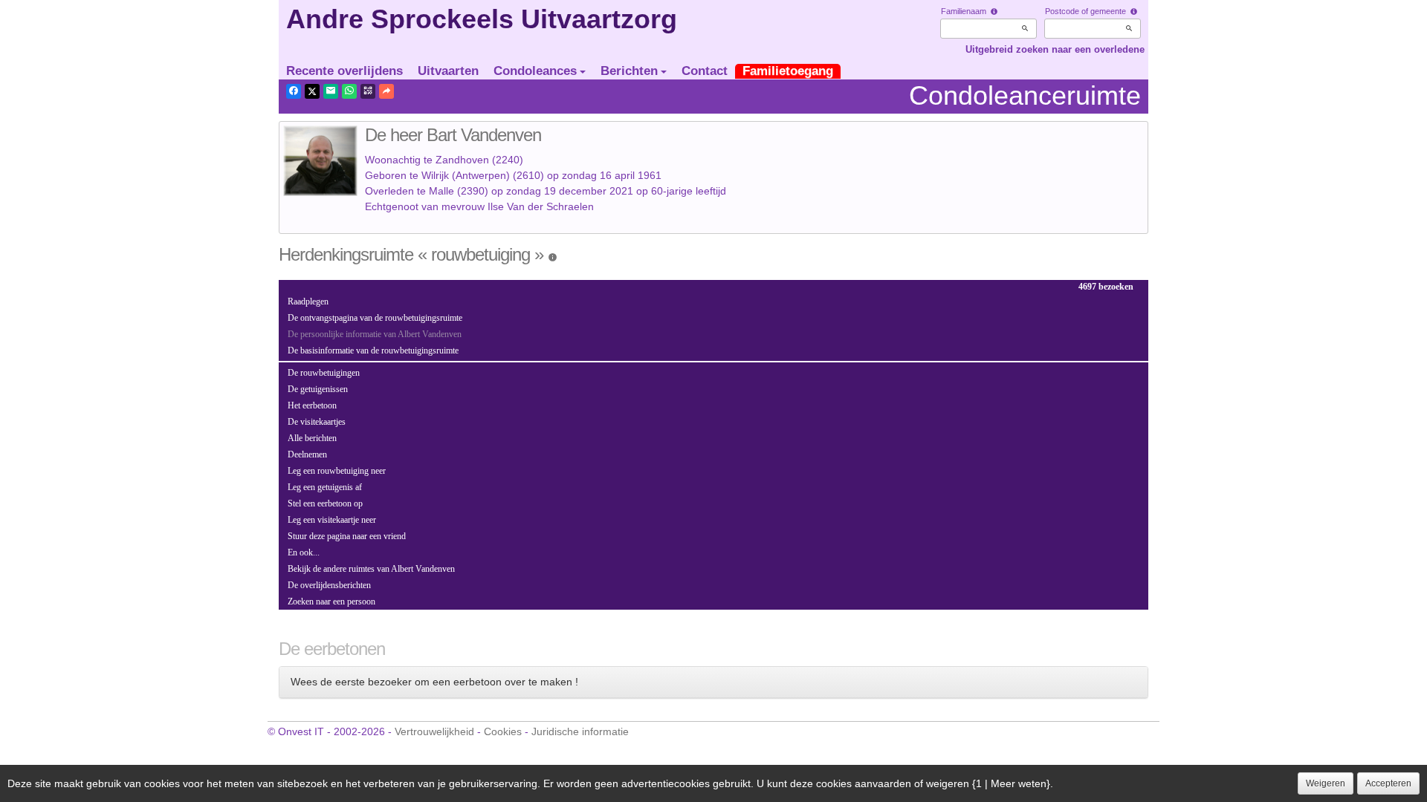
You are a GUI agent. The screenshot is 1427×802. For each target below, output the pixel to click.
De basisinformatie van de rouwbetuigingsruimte (373, 350)
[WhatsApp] (349, 91)
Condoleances (535, 71)
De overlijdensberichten (329, 585)
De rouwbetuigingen (324, 373)
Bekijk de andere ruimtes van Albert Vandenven (371, 569)
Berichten (629, 71)
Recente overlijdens (344, 71)
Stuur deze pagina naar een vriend (347, 536)
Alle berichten (312, 438)
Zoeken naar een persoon (331, 601)
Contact (705, 71)
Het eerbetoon (312, 405)
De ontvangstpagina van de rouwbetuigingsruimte (375, 318)
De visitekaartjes (317, 422)
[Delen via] (386, 91)
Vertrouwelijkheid (434, 731)
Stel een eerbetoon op (325, 503)
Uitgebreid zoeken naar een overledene (1055, 49)
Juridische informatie (580, 731)
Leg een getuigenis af (325, 487)
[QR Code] (367, 91)
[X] (312, 91)
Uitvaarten (448, 71)
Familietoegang (787, 71)
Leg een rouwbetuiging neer (337, 471)
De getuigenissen (318, 389)
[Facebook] (293, 91)
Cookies (503, 731)
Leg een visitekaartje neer (332, 520)
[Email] (330, 91)
